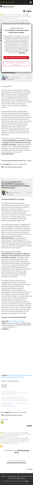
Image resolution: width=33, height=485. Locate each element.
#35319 (29, 77)
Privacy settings (16, 478)
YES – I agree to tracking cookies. (16, 57)
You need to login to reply (13, 167)
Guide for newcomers (8, 6)
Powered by (11, 463)
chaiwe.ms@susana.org (11, 400)
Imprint (23, 478)
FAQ (19, 476)
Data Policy (22, 52)
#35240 (29, 192)
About (22, 476)
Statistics (3, 476)
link (27, 50)
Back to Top (30, 469)
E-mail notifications (12, 476)
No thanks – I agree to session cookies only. (16, 63)
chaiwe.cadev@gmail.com (24, 400)
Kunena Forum (21, 463)
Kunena (26, 481)
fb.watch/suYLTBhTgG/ (16, 321)
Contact (27, 476)
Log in (7, 164)
